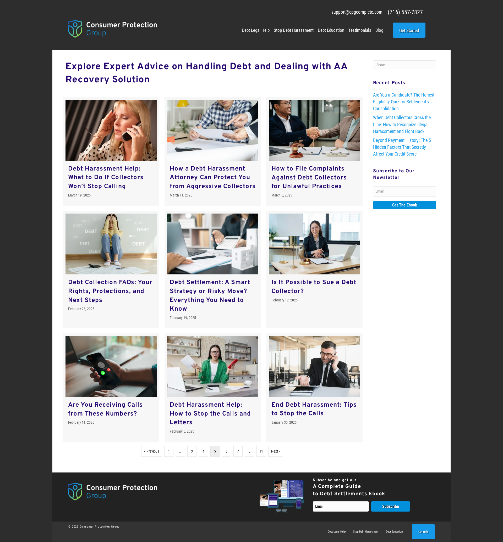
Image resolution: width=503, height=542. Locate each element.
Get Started (409, 30)
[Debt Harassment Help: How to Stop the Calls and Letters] (213, 387)
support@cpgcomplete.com (356, 12)
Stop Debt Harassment (294, 30)
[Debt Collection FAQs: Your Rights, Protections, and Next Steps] (111, 269)
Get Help (423, 532)
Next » (275, 451)
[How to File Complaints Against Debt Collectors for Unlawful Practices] (314, 151)
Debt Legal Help (256, 30)
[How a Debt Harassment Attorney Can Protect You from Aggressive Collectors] (213, 151)
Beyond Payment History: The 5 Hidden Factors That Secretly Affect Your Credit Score (402, 147)
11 (261, 451)
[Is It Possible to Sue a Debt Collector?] (314, 269)
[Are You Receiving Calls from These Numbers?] (111, 387)
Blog (379, 30)
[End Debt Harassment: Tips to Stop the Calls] (314, 387)
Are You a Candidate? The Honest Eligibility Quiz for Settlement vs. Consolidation (403, 101)
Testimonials (359, 30)
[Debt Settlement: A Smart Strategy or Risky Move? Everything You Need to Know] (213, 269)
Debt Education (331, 30)
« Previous (151, 451)
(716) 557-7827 (405, 12)
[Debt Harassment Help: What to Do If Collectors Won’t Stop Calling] (111, 151)
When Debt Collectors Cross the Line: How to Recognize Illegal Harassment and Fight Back (402, 124)
